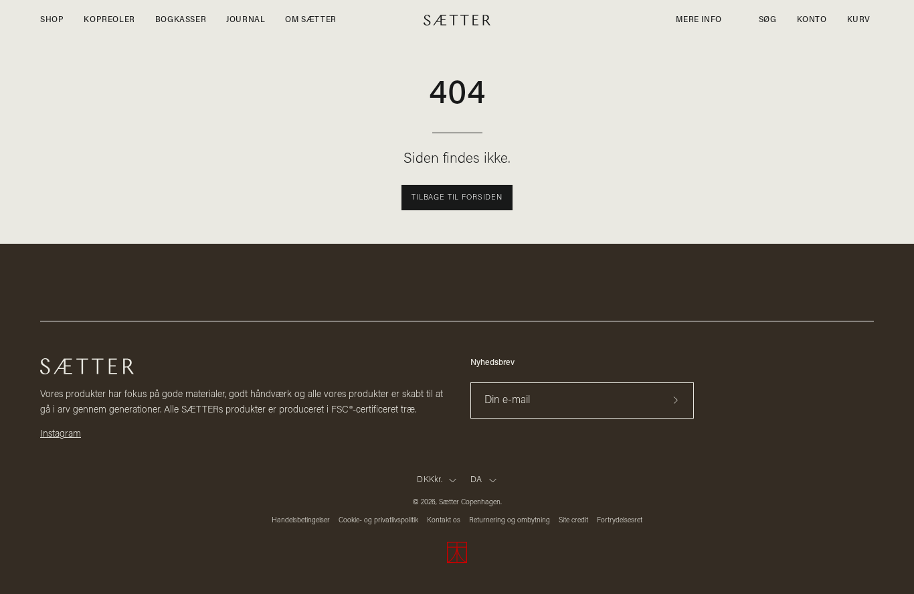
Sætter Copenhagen (469, 502)
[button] (768, 20)
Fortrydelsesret (619, 520)
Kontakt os (443, 520)
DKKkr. (429, 480)
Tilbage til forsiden (457, 198)
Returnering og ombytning (509, 520)
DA (476, 480)
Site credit (573, 520)
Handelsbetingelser (301, 520)
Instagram (60, 434)
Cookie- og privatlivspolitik (378, 520)
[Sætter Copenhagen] (457, 20)
